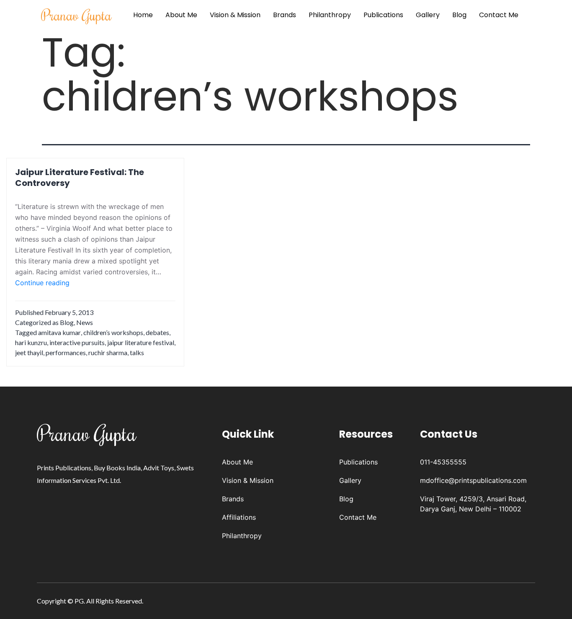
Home (143, 15)
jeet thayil (29, 352)
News (84, 322)
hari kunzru (31, 342)
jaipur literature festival (140, 342)
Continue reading (42, 283)
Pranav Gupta (76, 14)
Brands (284, 15)
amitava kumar (59, 332)
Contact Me (498, 15)
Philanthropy (330, 15)
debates (157, 332)
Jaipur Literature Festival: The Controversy (79, 177)
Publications (383, 15)
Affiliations (239, 517)
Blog (459, 15)
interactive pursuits (77, 342)
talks (137, 352)
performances (66, 352)
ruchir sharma (107, 352)
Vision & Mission (235, 15)
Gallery (428, 15)
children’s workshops (113, 332)
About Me (181, 15)
